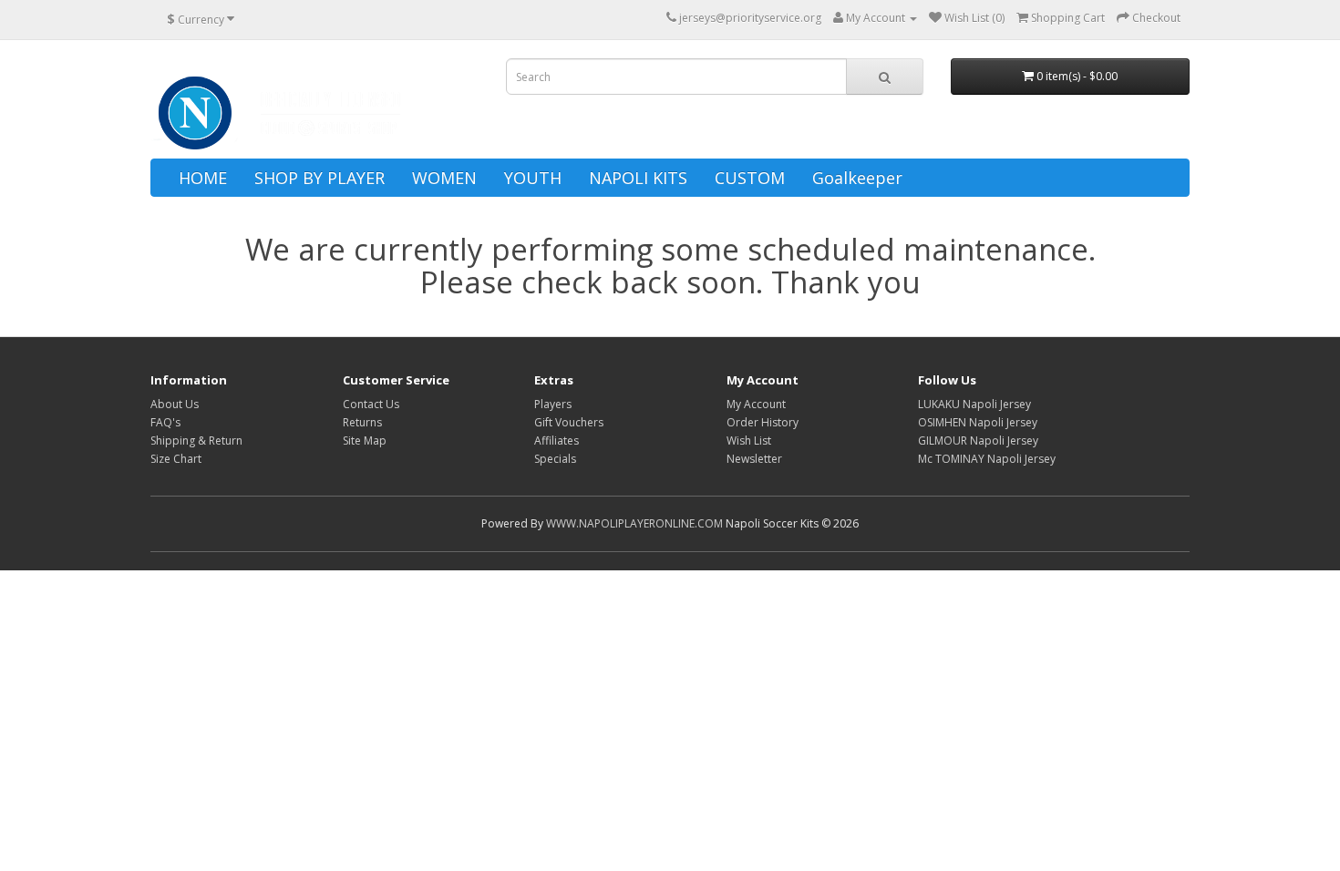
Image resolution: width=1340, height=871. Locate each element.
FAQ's (165, 422)
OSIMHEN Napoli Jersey (977, 422)
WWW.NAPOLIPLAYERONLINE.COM (634, 523)
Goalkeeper (857, 178)
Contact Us (371, 404)
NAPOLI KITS (638, 178)
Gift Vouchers (568, 422)
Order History (763, 422)
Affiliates (556, 440)
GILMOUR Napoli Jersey (978, 440)
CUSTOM (750, 178)
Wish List (749, 440)
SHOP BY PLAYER (319, 178)
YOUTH (533, 178)
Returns (362, 422)
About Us (174, 404)
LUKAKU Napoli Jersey (974, 404)
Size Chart (175, 458)
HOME (203, 178)
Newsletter (754, 458)
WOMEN (444, 178)
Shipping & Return (196, 440)
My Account (756, 404)
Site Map (365, 440)
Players (553, 404)
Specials (555, 458)
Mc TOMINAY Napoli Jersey (987, 458)
